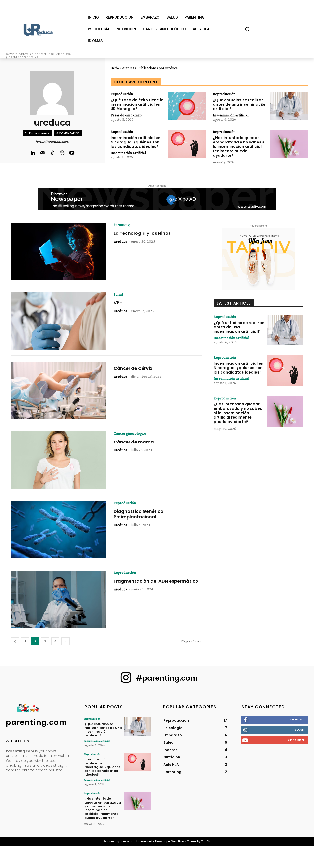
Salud (118, 294)
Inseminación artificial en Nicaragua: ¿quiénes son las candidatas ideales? (135, 142)
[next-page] (65, 641)
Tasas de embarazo (126, 115)
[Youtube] (72, 153)
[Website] (62, 153)
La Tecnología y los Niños (142, 233)
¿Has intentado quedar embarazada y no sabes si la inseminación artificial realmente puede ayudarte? (239, 146)
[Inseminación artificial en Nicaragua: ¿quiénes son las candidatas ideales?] (187, 144)
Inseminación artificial (231, 115)
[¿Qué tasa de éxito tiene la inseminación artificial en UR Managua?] (187, 106)
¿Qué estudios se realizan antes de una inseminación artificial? (240, 104)
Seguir (300, 730)
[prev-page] (15, 641)
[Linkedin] (32, 153)
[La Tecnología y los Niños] (58, 251)
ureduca (120, 241)
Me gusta (297, 719)
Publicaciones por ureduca (157, 68)
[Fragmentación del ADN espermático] (58, 599)
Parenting (122, 225)
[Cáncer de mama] (58, 460)
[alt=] (39, 32)
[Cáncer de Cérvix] (58, 390)
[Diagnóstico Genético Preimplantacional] (58, 529)
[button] (247, 29)
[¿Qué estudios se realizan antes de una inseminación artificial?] (289, 106)
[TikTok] (52, 153)
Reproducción (122, 94)
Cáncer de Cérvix (133, 368)
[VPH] (58, 321)
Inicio (115, 68)
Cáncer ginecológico (130, 433)
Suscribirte (296, 740)
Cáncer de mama (134, 442)
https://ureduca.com (52, 141)
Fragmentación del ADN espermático (156, 581)
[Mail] (42, 153)
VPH (118, 303)
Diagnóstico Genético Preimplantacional (138, 514)
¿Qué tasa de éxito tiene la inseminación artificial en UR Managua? (137, 104)
